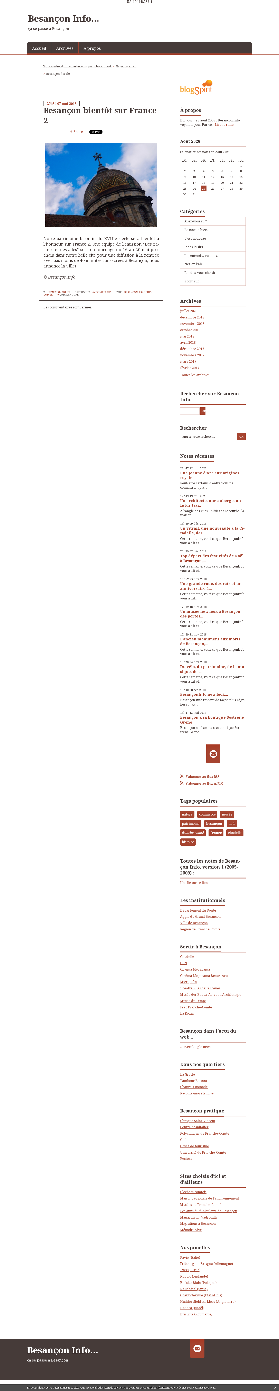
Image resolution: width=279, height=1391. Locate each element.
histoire (188, 842)
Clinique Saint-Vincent (197, 1121)
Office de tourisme (194, 1146)
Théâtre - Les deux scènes (200, 988)
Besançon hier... (196, 230)
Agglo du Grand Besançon (200, 916)
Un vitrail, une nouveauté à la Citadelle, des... (212, 530)
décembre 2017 (192, 349)
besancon (131, 292)
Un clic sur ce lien (194, 882)
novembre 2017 (192, 355)
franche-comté (193, 832)
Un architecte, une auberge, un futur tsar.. (210, 503)
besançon (214, 823)
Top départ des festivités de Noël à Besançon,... (212, 558)
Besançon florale (58, 74)
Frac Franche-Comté (196, 1007)
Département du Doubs (198, 910)
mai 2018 (187, 336)
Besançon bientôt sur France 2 (100, 115)
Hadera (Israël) (192, 1308)
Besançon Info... (63, 18)
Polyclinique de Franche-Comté (204, 1133)
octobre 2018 (190, 330)
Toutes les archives (195, 375)
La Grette (187, 1074)
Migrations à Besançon (198, 1223)
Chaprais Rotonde (194, 1087)
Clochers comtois (193, 1192)
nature (187, 814)
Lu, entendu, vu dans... (201, 255)
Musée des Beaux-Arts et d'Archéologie (210, 994)
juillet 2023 (189, 311)
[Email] (213, 753)
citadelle (235, 832)
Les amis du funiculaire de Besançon (208, 1211)
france (216, 832)
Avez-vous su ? (101, 292)
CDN (183, 963)
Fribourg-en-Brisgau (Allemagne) (206, 1263)
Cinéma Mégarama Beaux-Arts (204, 975)
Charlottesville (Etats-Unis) (201, 1295)
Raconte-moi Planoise (197, 1093)
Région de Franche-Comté (200, 929)
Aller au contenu (15, 7)
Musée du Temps (193, 1001)
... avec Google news (195, 1046)
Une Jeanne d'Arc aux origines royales (209, 475)
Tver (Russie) (190, 1270)
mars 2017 (188, 361)
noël (232, 823)
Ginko (184, 1139)
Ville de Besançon (194, 923)
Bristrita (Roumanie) (196, 1314)
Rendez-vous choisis (199, 272)
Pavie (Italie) (190, 1257)
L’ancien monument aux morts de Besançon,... (210, 641)
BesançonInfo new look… (204, 694)
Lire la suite (224, 124)
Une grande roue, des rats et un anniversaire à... (211, 586)
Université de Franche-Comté (203, 1152)
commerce (207, 814)
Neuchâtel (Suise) (194, 1289)
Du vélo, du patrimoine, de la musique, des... (213, 669)
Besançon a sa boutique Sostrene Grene (212, 719)
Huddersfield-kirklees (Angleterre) (207, 1301)
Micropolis (188, 982)
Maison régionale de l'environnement (209, 1198)
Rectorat (186, 1158)
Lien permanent (58, 292)
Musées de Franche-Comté (200, 1204)
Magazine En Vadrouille (199, 1217)
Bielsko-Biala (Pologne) (198, 1282)
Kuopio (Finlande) (194, 1276)
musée (227, 814)
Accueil (39, 48)
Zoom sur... (192, 281)
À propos (92, 48)
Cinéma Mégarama (195, 969)
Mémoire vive (191, 1230)
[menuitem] (39, 47)
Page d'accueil (126, 66)
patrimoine (191, 823)
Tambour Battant (193, 1080)
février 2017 (189, 368)
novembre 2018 (192, 324)
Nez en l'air (193, 264)
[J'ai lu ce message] (275, 1387)
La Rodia (187, 1013)
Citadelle (187, 956)
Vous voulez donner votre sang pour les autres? (77, 66)
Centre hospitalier (194, 1127)
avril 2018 (188, 342)
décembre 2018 (192, 317)
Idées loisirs (193, 247)
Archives (65, 48)
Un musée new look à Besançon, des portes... (210, 613)
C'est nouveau (195, 238)
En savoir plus (206, 1387)
